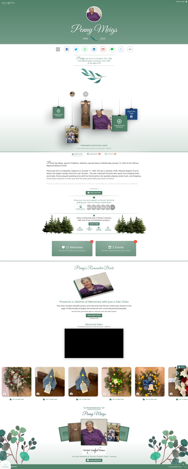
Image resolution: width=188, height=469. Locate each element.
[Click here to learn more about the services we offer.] (94, 451)
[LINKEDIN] (94, 49)
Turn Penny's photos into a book (94, 145)
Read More (94, 189)
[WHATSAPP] (85, 49)
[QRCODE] (58, 49)
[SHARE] (121, 49)
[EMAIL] (103, 49)
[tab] (77, 154)
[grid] (94, 121)
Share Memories (95, 460)
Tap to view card (18, 399)
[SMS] (112, 49)
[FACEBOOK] (67, 49)
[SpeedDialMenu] (183, 464)
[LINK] (130, 49)
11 (92, 241)
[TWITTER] (76, 49)
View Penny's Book (94, 315)
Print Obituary (95, 193)
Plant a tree (93, 224)
